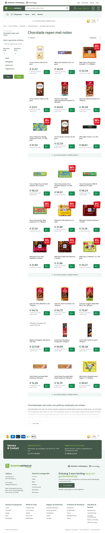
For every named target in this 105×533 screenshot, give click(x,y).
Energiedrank (49, 513)
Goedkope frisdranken (52, 507)
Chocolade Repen (32, 26)
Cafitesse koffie (30, 507)
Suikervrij (9, 65)
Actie (33, 14)
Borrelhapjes (8, 518)
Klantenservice (34, 445)
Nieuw (27, 14)
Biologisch (9, 62)
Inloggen (79, 8)
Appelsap (49, 518)
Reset (19, 77)
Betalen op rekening (92, 519)
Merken (40, 14)
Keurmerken (35, 492)
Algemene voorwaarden (71, 529)
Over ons (34, 476)
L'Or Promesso (30, 510)
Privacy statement (84, 529)
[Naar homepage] (7, 14)
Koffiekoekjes (29, 518)
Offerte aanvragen (92, 522)
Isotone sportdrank (51, 510)
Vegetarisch (9, 69)
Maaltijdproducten (72, 515)
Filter (8, 77)
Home (4, 26)
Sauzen (69, 513)
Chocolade (22, 26)
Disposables (70, 507)
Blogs (78, 2)
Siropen (48, 515)
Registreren (86, 8)
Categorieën (18, 14)
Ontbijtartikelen (71, 510)
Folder (97, 2)
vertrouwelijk (68, 489)
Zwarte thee (29, 515)
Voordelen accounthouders (91, 516)
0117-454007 (8, 482)
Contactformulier (36, 487)
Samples (91, 2)
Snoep (7, 507)
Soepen (69, 518)
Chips (6, 515)
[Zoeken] (67, 8)
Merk (7, 58)
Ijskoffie (28, 513)
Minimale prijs (6, 49)
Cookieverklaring (95, 529)
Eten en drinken (13, 26)
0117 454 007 (35, 453)
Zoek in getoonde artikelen (13, 40)
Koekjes (7, 513)
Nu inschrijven (67, 485)
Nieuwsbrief (85, 2)
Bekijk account (72, 453)
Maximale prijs (17, 49)
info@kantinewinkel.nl (11, 484)
